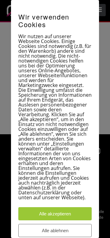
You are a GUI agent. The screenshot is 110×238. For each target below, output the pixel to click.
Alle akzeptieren (55, 213)
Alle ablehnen (55, 230)
